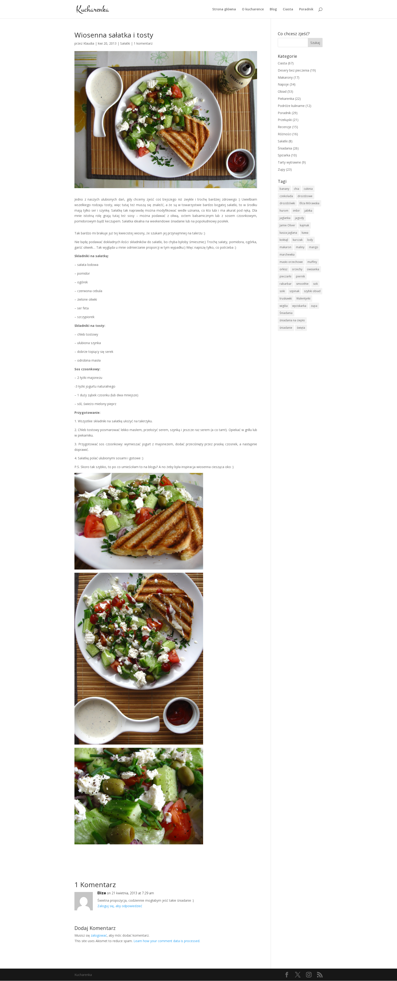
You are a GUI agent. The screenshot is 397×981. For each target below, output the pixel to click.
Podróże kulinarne (291, 106)
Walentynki (303, 298)
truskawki (286, 298)
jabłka (308, 211)
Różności (284, 134)
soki (282, 291)
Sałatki (125, 43)
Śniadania (285, 148)
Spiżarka (284, 155)
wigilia (284, 306)
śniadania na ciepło (292, 320)
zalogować (99, 935)
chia (296, 189)
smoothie (302, 284)
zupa (314, 306)
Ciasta (288, 9)
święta (301, 328)
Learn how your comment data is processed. (166, 941)
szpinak (294, 291)
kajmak (304, 225)
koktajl (284, 240)
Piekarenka (286, 98)
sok (315, 284)
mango (313, 247)
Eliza (101, 892)
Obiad (282, 91)
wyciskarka (299, 306)
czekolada (286, 196)
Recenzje (284, 127)
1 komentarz (143, 43)
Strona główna (224, 9)
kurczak (298, 240)
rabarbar (286, 284)
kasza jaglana (288, 233)
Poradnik (306, 9)
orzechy (297, 269)
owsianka (313, 269)
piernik (300, 276)
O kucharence (253, 9)
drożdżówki (287, 203)
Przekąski (285, 120)
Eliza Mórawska (309, 203)
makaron (285, 247)
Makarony (285, 77)
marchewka (287, 254)
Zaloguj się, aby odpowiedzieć (119, 906)
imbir (296, 211)
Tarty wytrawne (289, 162)
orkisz (283, 269)
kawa (305, 233)
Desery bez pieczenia (293, 70)
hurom (284, 211)
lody (310, 240)
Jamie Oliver (287, 225)
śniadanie (286, 328)
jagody (299, 218)
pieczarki (285, 276)
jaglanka (285, 218)
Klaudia (88, 43)
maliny (300, 247)
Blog (273, 9)
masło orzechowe (291, 262)
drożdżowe (305, 196)
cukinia (308, 189)
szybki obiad (312, 291)
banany (284, 189)
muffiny (312, 262)
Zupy (281, 169)
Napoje (283, 84)
